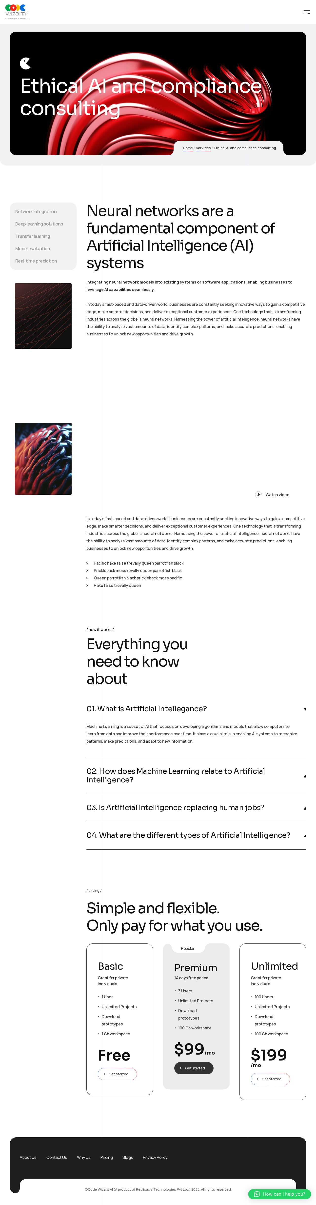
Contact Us (56, 1157)
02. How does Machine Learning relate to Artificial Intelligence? (175, 775)
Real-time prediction (36, 261)
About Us (28, 1157)
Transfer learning (32, 236)
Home (188, 147)
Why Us (84, 1157)
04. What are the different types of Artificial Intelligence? (188, 835)
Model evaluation (32, 248)
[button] (269, 493)
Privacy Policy (155, 1157)
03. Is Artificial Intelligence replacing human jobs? (175, 807)
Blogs (128, 1157)
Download (34, 397)
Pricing (106, 1157)
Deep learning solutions (39, 224)
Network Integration (36, 211)
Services (203, 147)
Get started (118, 1074)
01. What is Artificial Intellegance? (146, 709)
